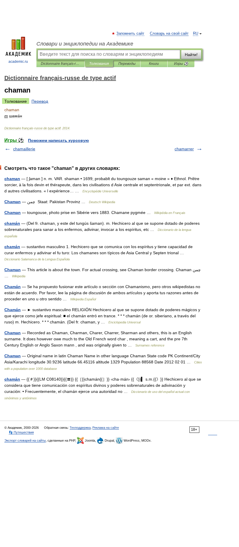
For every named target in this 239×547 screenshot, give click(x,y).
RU (195, 34)
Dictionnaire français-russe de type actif (60, 64)
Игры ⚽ (181, 64)
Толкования (99, 64)
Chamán (12, 286)
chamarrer (184, 149)
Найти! (191, 54)
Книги (154, 64)
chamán (12, 223)
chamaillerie (24, 149)
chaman (12, 178)
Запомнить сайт (130, 34)
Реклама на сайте (105, 427)
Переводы (127, 64)
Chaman (12, 201)
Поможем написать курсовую (58, 140)
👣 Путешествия (21, 432)
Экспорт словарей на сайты (25, 440)
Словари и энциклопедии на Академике (84, 44)
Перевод (39, 101)
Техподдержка (80, 427)
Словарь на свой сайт (169, 34)
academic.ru (18, 62)
